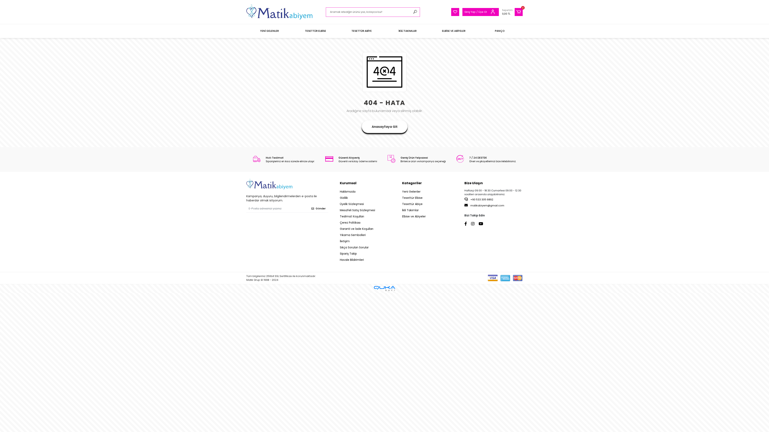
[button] (512, 12)
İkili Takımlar (410, 210)
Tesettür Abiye (412, 204)
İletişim (345, 241)
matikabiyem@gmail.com (487, 205)
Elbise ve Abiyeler (414, 216)
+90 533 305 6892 (481, 199)
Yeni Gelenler (411, 192)
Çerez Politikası (350, 223)
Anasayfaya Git (385, 126)
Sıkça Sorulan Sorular (354, 247)
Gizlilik (344, 198)
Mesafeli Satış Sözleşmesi (357, 210)
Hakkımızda (347, 192)
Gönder (321, 208)
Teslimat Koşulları (352, 216)
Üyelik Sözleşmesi (352, 204)
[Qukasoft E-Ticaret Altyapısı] (384, 288)
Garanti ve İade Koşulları (356, 229)
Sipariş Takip (348, 254)
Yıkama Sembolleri (353, 235)
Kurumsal (348, 183)
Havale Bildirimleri (352, 260)
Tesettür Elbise (412, 198)
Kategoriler (412, 183)
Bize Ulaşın (473, 183)
